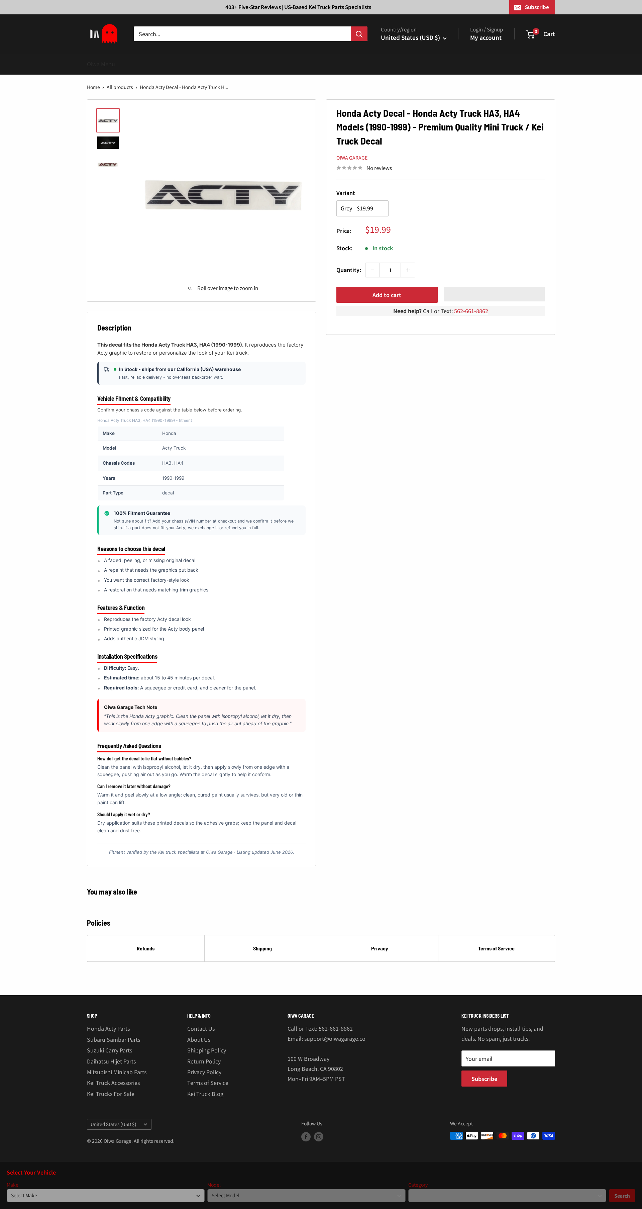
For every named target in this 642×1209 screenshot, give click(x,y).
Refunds (145, 948)
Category (418, 1185)
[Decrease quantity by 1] (372, 270)
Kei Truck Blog (205, 1094)
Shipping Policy (206, 1050)
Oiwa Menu (101, 64)
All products (120, 87)
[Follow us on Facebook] (306, 1136)
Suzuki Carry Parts (109, 1050)
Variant (345, 193)
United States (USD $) (113, 1124)
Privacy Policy (204, 1072)
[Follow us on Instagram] (318, 1136)
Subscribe (537, 6)
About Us (198, 1039)
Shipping (262, 948)
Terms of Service (496, 948)
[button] (494, 294)
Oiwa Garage (351, 157)
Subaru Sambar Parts (113, 1039)
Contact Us (201, 1028)
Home (93, 87)
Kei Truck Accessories (113, 1083)
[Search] (359, 33)
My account (486, 37)
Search (622, 1195)
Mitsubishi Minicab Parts (116, 1072)
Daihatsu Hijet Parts (111, 1061)
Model (214, 1185)
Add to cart (386, 295)
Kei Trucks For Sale (110, 1094)
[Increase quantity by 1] (408, 270)
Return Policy (204, 1061)
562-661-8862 (471, 311)
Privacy (379, 948)
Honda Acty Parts (108, 1028)
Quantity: (348, 270)
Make (12, 1185)
